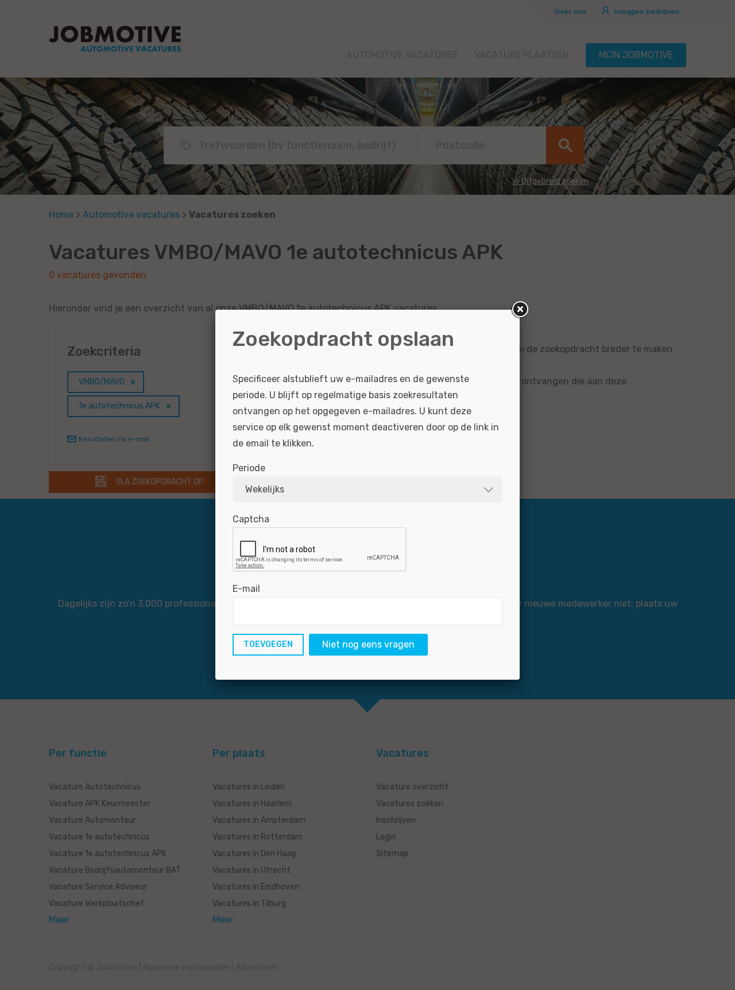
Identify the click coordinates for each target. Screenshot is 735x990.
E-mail (246, 588)
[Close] (519, 309)
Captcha (251, 519)
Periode (249, 468)
